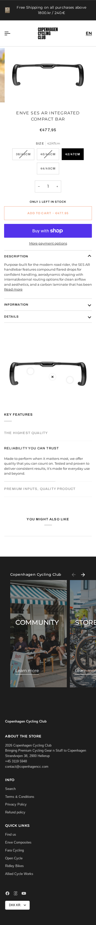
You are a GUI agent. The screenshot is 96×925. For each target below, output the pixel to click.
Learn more (27, 670)
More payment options (48, 243)
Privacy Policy (16, 804)
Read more (13, 289)
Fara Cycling (14, 850)
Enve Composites (18, 842)
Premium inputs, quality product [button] (40, 489)
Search (10, 789)
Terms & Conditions (19, 797)
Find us (10, 834)
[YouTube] (24, 893)
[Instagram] (15, 893)
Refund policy (15, 812)
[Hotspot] (30, 371)
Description (16, 256)
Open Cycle (14, 858)
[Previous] (74, 575)
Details (11, 316)
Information (16, 304)
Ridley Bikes (14, 866)
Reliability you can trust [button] (31, 448)
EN (89, 33)
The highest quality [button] (26, 433)
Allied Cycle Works (19, 874)
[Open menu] (11, 33)
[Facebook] (7, 893)
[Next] (83, 575)
